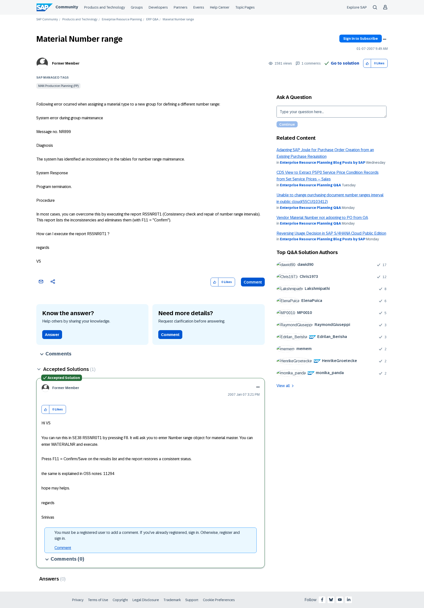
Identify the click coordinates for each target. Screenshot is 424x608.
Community (66, 7)
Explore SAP (357, 7)
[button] (367, 63)
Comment (253, 282)
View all (283, 386)
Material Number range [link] (178, 19)
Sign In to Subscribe (360, 39)
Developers (158, 7)
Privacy (77, 600)
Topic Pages (245, 7)
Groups (137, 7)
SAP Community (47, 19)
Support (192, 600)
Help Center (219, 7)
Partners (180, 7)
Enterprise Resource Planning (122, 19)
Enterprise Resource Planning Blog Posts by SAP (322, 162)
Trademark (172, 600)
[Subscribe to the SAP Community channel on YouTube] (340, 600)
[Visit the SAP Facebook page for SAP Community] (322, 600)
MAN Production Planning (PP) (58, 86)
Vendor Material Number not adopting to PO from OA (322, 218)
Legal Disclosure (145, 600)
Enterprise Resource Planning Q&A (310, 185)
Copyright (120, 600)
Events (198, 7)
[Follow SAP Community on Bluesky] (331, 600)
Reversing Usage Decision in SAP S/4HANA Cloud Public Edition (331, 233)
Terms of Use (98, 600)
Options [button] (384, 39)
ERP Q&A (152, 19)
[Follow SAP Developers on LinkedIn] (349, 600)
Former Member (66, 63)
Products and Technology (104, 7)
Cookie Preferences (219, 600)
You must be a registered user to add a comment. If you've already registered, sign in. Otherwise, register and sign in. (147, 535)
